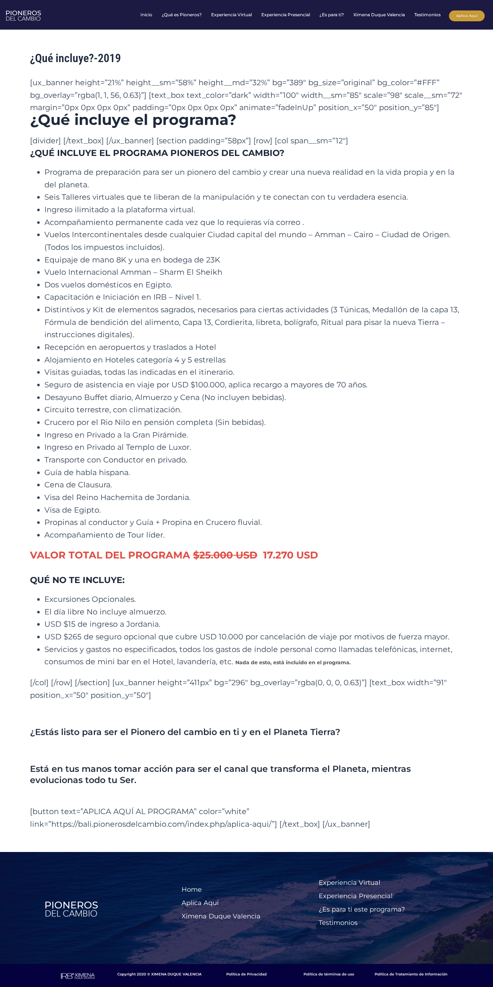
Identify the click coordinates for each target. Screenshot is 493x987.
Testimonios (427, 14)
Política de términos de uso (329, 974)
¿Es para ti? (331, 14)
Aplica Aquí (200, 903)
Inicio (146, 14)
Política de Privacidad (246, 974)
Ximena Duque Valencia (379, 14)
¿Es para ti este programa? (362, 909)
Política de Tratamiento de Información (411, 974)
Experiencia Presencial (285, 14)
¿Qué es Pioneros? (182, 14)
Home (192, 889)
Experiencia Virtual (231, 14)
